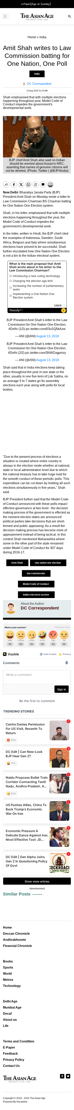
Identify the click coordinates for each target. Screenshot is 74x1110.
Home (7, 927)
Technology (12, 985)
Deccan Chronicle (16, 933)
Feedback (10, 1053)
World (7, 973)
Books (8, 961)
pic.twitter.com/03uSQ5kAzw (46, 329)
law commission (36, 573)
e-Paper (25, 4)
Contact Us (11, 1065)
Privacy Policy (13, 1059)
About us (10, 1019)
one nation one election (48, 562)
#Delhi (13, 329)
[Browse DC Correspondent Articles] (11, 608)
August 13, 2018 (47, 336)
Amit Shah (17, 562)
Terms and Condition (18, 1041)
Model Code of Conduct (36, 584)
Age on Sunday (40, 4)
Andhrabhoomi (14, 939)
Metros (8, 979)
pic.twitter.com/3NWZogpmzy (45, 352)
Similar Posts (16, 894)
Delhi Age (10, 1001)
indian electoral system (36, 594)
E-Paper (9, 1047)
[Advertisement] (37, 423)
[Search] (69, 17)
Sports (8, 967)
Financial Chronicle (17, 945)
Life (5, 1025)
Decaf (7, 1013)
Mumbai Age (12, 1007)
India (37, 73)
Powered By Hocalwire (15, 1101)
